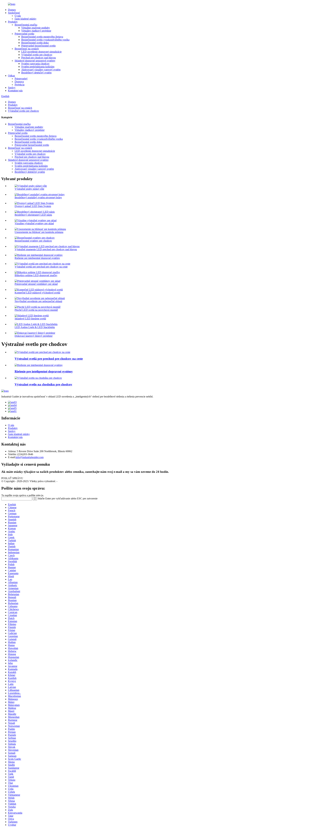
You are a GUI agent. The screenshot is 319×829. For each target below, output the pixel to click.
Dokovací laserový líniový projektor (34, 335)
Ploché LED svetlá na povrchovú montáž (36, 309)
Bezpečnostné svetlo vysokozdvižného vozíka (45, 39)
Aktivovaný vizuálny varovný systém (40, 69)
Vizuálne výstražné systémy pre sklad (34, 223)
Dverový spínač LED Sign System (33, 206)
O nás (18, 15)
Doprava (19, 81)
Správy (11, 87)
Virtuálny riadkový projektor (36, 30)
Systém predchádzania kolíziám (37, 66)
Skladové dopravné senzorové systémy (35, 60)
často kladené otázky (25, 18)
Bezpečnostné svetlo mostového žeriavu (42, 36)
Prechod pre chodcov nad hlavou (38, 57)
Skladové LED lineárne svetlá (30, 318)
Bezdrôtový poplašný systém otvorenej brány (38, 197)
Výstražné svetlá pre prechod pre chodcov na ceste (41, 266)
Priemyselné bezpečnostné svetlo (38, 45)
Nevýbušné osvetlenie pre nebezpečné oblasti (38, 301)
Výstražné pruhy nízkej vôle (29, 188)
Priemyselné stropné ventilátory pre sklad (36, 284)
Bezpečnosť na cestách (27, 48)
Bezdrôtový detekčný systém (36, 72)
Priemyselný (21, 78)
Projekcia (19, 84)
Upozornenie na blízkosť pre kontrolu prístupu (39, 232)
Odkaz (11, 75)
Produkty (13, 21)
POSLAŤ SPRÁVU (12, 478)
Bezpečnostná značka (26, 24)
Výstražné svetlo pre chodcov (36, 54)
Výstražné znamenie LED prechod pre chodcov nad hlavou (46, 249)
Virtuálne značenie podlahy (35, 27)
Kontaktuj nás (15, 90)
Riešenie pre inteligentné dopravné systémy (37, 258)
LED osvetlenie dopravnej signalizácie (41, 51)
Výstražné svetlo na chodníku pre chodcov (43, 384)
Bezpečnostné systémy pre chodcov (33, 240)
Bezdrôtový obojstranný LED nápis (33, 214)
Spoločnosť (14, 12)
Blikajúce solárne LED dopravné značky (36, 275)
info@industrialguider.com (30, 457)
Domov (12, 9)
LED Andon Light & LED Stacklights (35, 327)
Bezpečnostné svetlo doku (35, 42)
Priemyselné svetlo (24, 33)
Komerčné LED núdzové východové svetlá (37, 292)
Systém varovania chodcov (35, 63)
